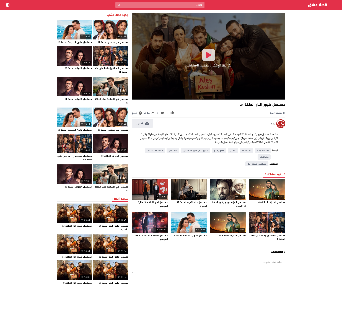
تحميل (233, 151)
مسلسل (173, 151)
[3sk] (280, 127)
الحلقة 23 (246, 151)
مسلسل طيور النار (256, 164)
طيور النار (219, 151)
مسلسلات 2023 (155, 151)
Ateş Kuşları (263, 151)
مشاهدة (264, 157)
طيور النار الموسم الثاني (195, 151)
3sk (273, 124)
